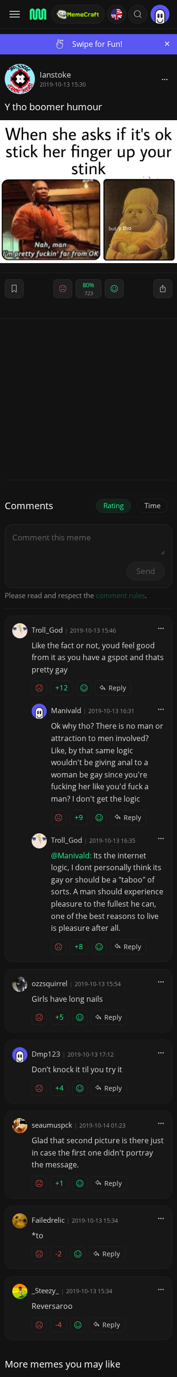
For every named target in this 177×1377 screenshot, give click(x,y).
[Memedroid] (37, 14)
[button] (137, 14)
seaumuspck (52, 1125)
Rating (113, 505)
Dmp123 (46, 1054)
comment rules (120, 595)
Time (152, 505)
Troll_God (47, 630)
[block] (164, 79)
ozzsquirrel (49, 983)
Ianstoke (55, 74)
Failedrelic (48, 1220)
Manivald (66, 710)
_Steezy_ (45, 1290)
